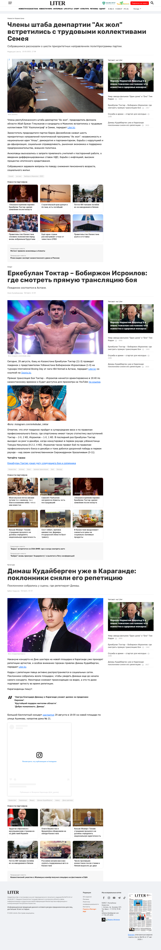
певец (57, 800)
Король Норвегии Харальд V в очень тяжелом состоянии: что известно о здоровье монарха (129, 84)
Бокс (29, 469)
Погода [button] (136, 9)
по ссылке (94, 382)
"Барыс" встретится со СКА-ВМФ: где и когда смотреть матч (37, 549)
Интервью (58, 9)
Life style (68, 9)
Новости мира (45, 9)
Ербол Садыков (13, 591)
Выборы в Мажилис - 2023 (33, 176)
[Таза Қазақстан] (124, 3)
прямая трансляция (41, 469)
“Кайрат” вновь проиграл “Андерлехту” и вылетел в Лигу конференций (42, 556)
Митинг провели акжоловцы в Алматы (27, 251)
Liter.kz (71, 127)
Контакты (86, 907)
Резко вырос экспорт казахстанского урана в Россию (35, 258)
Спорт (76, 9)
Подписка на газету (140, 3)
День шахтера (68, 800)
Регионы (94, 9)
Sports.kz (26, 372)
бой (52, 469)
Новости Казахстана (28, 9)
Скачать (131, 935)
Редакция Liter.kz (14, 52)
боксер (59, 469)
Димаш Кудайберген (44, 800)
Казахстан (12, 469)
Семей (11, 176)
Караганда (23, 800)
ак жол (18, 176)
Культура (84, 9)
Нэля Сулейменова (15, 293)
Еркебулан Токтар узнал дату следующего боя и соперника (41, 463)
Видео (32, 800)
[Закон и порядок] (109, 3)
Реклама (86, 899)
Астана (21, 469)
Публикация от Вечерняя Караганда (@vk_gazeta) (39, 792)
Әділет (102, 9)
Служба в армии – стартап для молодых (127, 114)
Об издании (87, 897)
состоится (48, 714)
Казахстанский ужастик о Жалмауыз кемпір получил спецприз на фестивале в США (49, 877)
